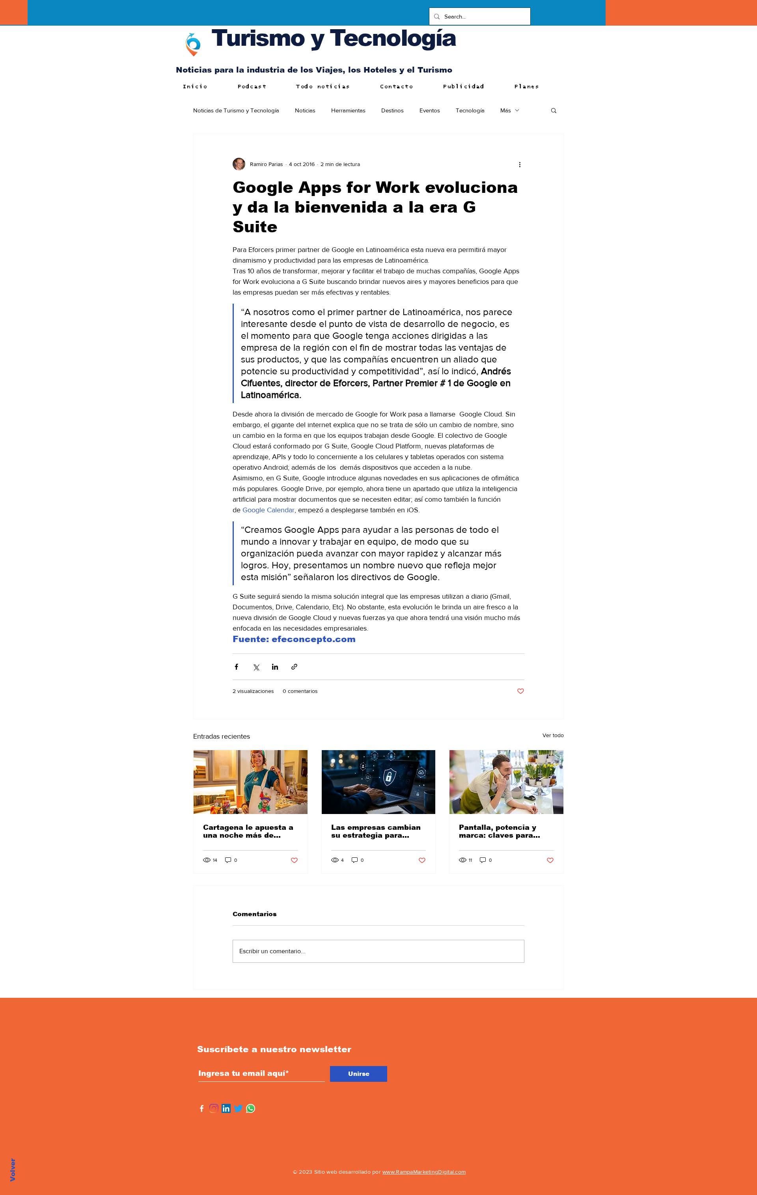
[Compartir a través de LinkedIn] (275, 666)
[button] (553, 110)
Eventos (430, 110)
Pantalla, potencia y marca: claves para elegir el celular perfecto (497, 831)
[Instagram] (213, 1108)
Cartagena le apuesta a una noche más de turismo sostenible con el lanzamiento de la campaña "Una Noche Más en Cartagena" (248, 831)
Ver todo (553, 735)
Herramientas (348, 110)
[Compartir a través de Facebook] (236, 666)
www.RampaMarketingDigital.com (424, 1172)
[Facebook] (201, 1108)
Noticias (305, 110)
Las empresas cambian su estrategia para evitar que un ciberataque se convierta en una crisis (376, 831)
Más (505, 110)
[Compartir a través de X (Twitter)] (255, 666)
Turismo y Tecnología (333, 37)
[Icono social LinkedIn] (226, 1108)
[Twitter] (238, 1108)
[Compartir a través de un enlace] (294, 666)
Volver (13, 1170)
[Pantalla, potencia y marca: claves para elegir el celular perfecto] (506, 782)
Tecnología (470, 110)
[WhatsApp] (250, 1108)
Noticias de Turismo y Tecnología (236, 110)
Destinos (392, 110)
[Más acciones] (519, 164)
